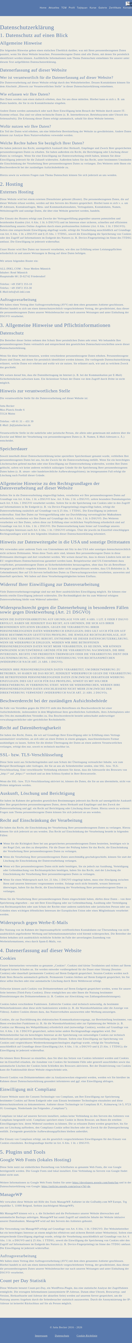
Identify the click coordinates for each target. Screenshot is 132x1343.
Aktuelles (54, 7)
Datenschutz (62, 1335)
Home (43, 7)
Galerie (103, 7)
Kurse (93, 7)
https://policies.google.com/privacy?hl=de (66, 1186)
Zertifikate (115, 7)
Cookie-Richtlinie (87, 1335)
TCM (64, 7)
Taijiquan (82, 7)
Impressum (41, 1335)
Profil (72, 7)
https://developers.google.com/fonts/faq (95, 1182)
